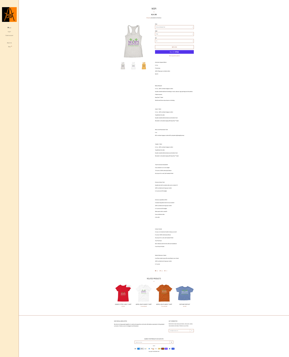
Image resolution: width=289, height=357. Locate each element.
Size (156, 38)
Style (156, 24)
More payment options (174, 55)
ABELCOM (157, 351)
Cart (10, 28)
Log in (9, 31)
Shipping (148, 17)
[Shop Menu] (12, 46)
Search (154, 345)
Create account (9, 35)
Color (156, 31)
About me (9, 43)
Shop (9, 46)
